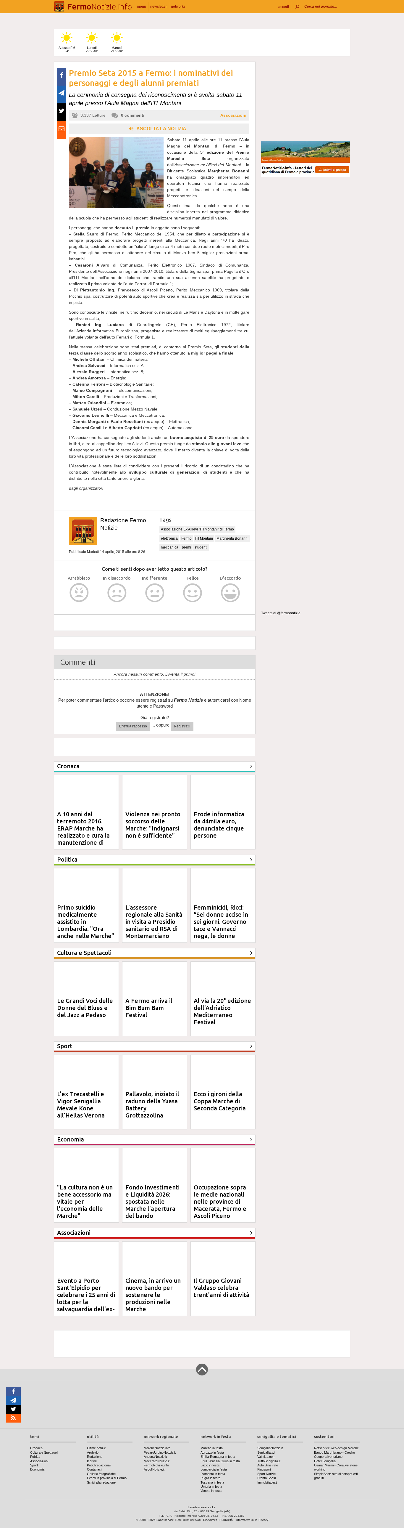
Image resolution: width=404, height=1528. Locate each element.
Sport (34, 1465)
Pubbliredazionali (99, 1465)
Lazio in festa (210, 1465)
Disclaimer (210, 1519)
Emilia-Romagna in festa (218, 1456)
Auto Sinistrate (267, 1465)
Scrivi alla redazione (101, 1482)
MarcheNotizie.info (157, 1448)
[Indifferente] (155, 593)
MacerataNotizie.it (156, 1461)
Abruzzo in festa (212, 1452)
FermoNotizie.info (156, 1465)
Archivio (92, 1452)
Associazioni (233, 115)
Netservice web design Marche (336, 1448)
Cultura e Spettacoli (44, 1452)
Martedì (117, 49)
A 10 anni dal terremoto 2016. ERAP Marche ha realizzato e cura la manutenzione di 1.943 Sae (83, 832)
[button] (283, 6)
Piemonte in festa (213, 1474)
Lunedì (92, 49)
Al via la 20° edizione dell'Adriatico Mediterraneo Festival (222, 1011)
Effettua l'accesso (133, 726)
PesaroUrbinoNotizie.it (160, 1452)
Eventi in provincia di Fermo (107, 1478)
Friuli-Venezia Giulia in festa (220, 1461)
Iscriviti (92, 1461)
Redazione (94, 1456)
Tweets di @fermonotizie (280, 613)
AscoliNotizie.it (154, 1469)
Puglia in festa (210, 1478)
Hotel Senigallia (325, 1461)
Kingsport (264, 1469)
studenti (201, 547)
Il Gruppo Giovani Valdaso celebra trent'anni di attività (221, 1287)
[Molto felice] (230, 593)
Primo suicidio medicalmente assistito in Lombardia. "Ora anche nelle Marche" (85, 921)
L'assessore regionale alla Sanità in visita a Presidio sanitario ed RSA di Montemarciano (153, 921)
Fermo (186, 538)
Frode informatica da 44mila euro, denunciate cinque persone (219, 825)
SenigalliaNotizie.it (270, 1448)
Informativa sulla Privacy (251, 1519)
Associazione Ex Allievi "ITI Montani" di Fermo (197, 529)
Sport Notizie (266, 1474)
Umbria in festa (211, 1486)
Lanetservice (165, 1519)
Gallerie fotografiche (101, 1474)
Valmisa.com (266, 1456)
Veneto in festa (211, 1490)
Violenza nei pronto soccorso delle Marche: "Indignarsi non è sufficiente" (152, 825)
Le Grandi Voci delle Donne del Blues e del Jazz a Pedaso (85, 1007)
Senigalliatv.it (266, 1452)
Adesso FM (67, 49)
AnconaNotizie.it (155, 1456)
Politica (35, 1456)
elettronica (169, 538)
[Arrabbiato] (79, 593)
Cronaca (36, 1448)
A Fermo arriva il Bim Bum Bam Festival (148, 1007)
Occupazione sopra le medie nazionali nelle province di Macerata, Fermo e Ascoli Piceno (220, 1201)
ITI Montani (204, 538)
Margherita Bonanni (232, 538)
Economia (37, 1469)
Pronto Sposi (266, 1478)
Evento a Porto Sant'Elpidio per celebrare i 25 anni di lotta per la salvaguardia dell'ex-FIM (86, 1298)
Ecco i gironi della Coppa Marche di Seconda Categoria (220, 1101)
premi (186, 547)
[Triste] (117, 593)
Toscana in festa (212, 1482)
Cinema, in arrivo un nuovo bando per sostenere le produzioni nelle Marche (153, 1294)
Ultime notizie (96, 1448)
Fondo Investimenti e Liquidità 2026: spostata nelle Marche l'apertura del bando (152, 1201)
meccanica (169, 547)
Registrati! (182, 726)
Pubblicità (226, 1519)
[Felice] (193, 593)
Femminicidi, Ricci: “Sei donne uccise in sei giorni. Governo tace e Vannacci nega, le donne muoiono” (221, 925)
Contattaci (94, 1469)
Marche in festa (212, 1448)
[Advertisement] (305, 99)
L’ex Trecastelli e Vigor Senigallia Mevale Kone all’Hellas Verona (81, 1105)
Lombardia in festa (214, 1469)
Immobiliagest (267, 1482)
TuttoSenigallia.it (268, 1461)
